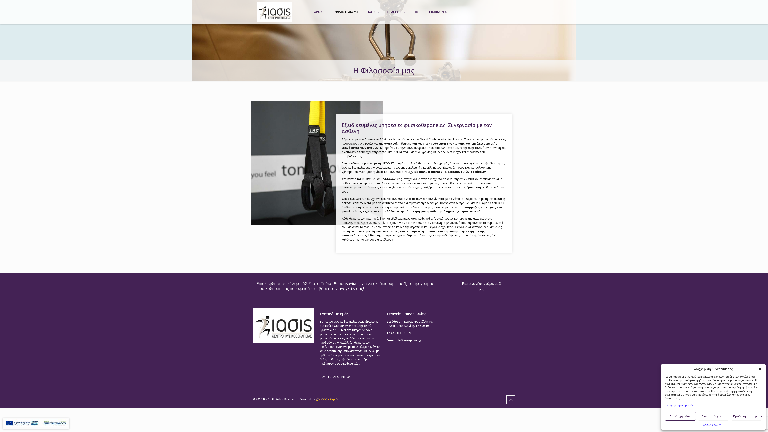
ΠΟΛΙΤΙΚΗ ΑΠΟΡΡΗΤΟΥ (335, 377)
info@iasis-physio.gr (409, 340)
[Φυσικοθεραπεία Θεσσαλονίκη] (274, 12)
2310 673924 (403, 333)
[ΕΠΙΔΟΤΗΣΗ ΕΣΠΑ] (36, 423)
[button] (760, 369)
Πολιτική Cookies (711, 425)
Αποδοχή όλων (680, 416)
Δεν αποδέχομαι (713, 416)
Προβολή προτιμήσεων (747, 416)
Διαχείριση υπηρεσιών (680, 405)
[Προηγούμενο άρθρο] (510, 399)
